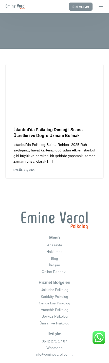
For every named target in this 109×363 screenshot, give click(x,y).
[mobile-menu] (101, 7)
